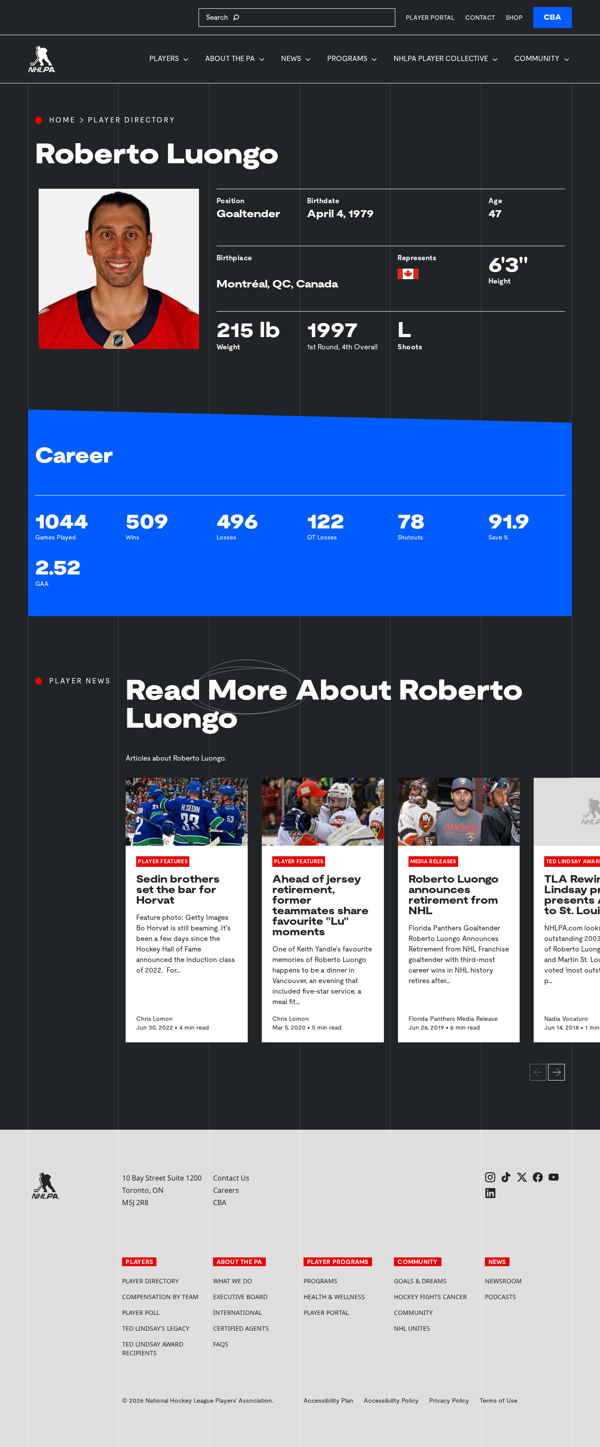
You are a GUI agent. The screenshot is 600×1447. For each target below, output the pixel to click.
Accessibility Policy (391, 1400)
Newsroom (503, 1281)
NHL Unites (435, 1328)
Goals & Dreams (420, 1281)
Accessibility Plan (328, 1400)
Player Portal (430, 17)
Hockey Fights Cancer (430, 1297)
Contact (480, 17)
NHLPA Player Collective (441, 58)
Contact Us (231, 1178)
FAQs (220, 1344)
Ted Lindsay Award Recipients (152, 1348)
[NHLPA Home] (42, 59)
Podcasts (500, 1297)
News (291, 58)
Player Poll (140, 1312)
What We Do (232, 1281)
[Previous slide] (538, 1072)
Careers (226, 1190)
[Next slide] (556, 1072)
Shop (514, 17)
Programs (347, 58)
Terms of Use (498, 1400)
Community (537, 58)
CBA (552, 17)
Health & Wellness (334, 1297)
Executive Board (240, 1297)
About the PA (230, 58)
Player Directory (132, 120)
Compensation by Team (160, 1297)
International (237, 1312)
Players (164, 58)
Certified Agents (241, 1328)
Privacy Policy (449, 1400)
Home (62, 120)
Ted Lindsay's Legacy (155, 1328)
